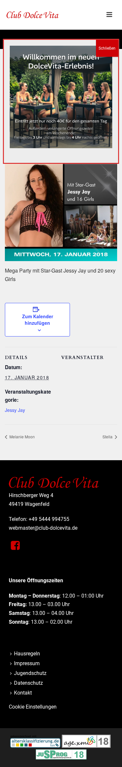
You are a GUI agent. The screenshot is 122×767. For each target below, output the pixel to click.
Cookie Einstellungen (33, 707)
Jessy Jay (15, 410)
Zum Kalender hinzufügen (37, 319)
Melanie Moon (21, 436)
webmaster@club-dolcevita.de (43, 528)
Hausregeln (27, 653)
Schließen (107, 48)
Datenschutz (28, 683)
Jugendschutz (30, 673)
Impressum (27, 663)
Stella (108, 436)
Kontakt (23, 693)
